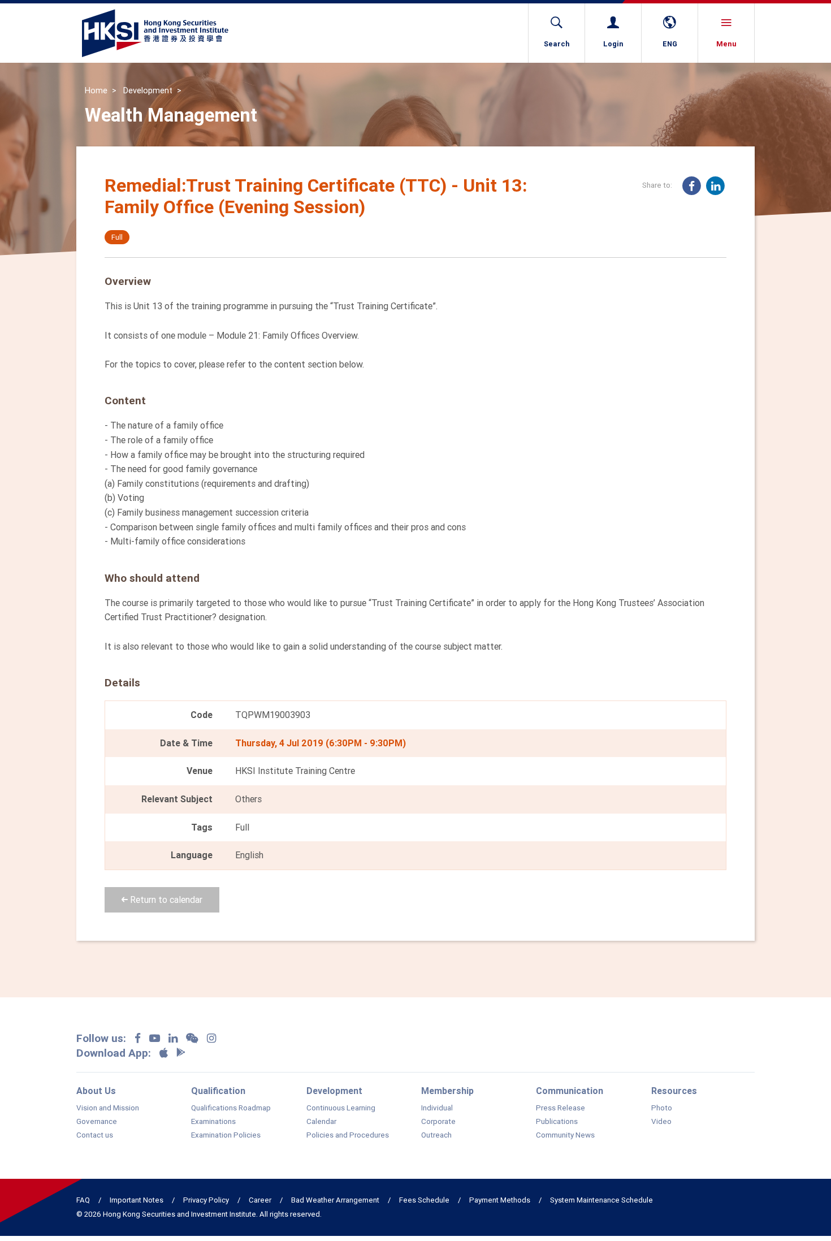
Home (96, 90)
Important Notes (136, 1200)
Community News (565, 1135)
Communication (569, 1090)
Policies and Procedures (347, 1135)
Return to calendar (165, 899)
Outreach (436, 1135)
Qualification (218, 1090)
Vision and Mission (107, 1108)
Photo (661, 1108)
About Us (96, 1090)
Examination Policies (226, 1135)
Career (260, 1200)
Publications (557, 1121)
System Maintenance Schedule (601, 1200)
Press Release (560, 1108)
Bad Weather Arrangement (335, 1200)
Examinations (213, 1121)
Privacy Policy (206, 1200)
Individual (437, 1108)
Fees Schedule (424, 1200)
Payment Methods (499, 1200)
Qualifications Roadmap (231, 1108)
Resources (674, 1090)
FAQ (83, 1200)
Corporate (438, 1121)
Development (147, 90)
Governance (96, 1121)
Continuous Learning (340, 1108)
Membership (447, 1090)
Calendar (321, 1121)
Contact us (94, 1135)
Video (661, 1121)
